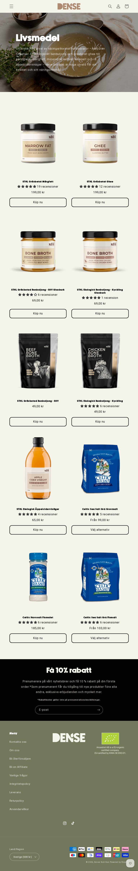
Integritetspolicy (20, 783)
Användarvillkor (19, 809)
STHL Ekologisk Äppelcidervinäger (38, 509)
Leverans (15, 792)
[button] (11, 6)
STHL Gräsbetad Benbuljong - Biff (38, 401)
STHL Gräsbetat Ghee (100, 181)
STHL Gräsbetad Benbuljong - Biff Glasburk (38, 289)
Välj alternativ (100, 529)
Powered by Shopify (119, 862)
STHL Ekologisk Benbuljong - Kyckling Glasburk (100, 291)
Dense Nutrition (101, 862)
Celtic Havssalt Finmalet (38, 617)
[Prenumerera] (99, 710)
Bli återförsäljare (20, 758)
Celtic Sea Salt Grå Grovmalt (100, 509)
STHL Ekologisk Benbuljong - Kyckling (100, 401)
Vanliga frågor (19, 775)
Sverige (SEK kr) (22, 856)
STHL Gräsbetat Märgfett (38, 181)
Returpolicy (17, 800)
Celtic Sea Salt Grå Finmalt (100, 617)
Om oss (15, 750)
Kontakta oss (18, 741)
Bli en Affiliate (19, 767)
